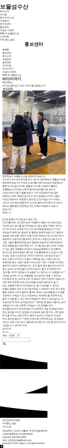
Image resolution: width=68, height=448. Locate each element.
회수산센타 (5, 23)
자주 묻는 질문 (7, 39)
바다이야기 (7, 68)
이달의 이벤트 (7, 30)
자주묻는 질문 (9, 423)
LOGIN (9, 88)
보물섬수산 (14, 6)
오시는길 (6, 426)
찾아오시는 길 (7, 17)
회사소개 (4, 11)
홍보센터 (4, 26)
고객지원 (4, 36)
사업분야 (4, 20)
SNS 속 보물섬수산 (9, 33)
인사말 (3, 14)
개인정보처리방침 (11, 420)
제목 (4, 335)
